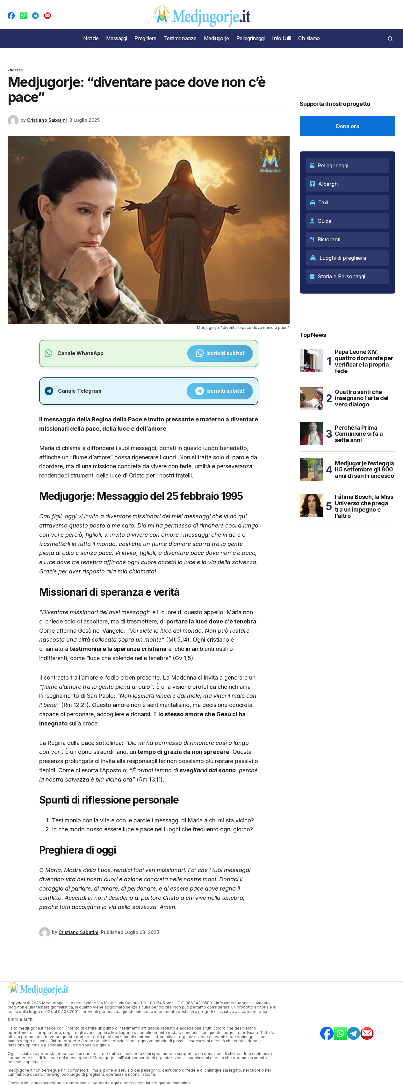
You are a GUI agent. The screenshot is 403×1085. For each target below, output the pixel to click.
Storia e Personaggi (341, 276)
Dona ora (347, 126)
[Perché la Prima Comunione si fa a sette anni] (311, 433)
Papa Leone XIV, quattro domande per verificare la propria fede (364, 361)
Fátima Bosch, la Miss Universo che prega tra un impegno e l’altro (364, 506)
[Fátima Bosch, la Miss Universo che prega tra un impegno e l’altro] (311, 505)
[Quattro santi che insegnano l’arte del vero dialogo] (311, 398)
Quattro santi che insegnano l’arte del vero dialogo (362, 398)
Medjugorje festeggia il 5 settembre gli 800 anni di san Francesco (364, 469)
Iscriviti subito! (225, 353)
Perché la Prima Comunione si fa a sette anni (359, 434)
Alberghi (328, 184)
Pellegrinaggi (333, 165)
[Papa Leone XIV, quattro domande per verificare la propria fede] (311, 360)
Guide (324, 221)
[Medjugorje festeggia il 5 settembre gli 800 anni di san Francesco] (311, 469)
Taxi (323, 202)
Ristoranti (329, 239)
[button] (390, 38)
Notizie (16, 70)
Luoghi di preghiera (343, 258)
